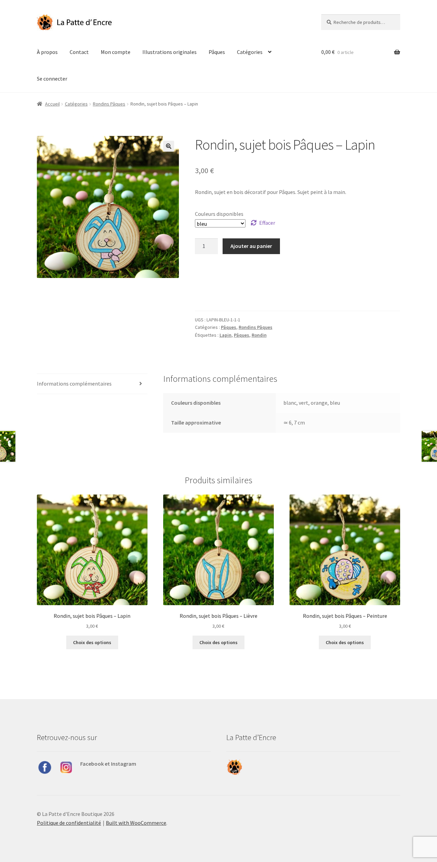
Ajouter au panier (251, 245)
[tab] (92, 384)
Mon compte (115, 51)
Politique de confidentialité (69, 822)
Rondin (259, 335)
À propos (47, 51)
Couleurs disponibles (219, 213)
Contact (79, 51)
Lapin (225, 335)
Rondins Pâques (109, 104)
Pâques (217, 51)
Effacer (267, 222)
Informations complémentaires (74, 383)
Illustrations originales (169, 51)
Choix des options (92, 642)
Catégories (250, 51)
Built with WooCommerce (136, 822)
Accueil (52, 104)
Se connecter (52, 78)
